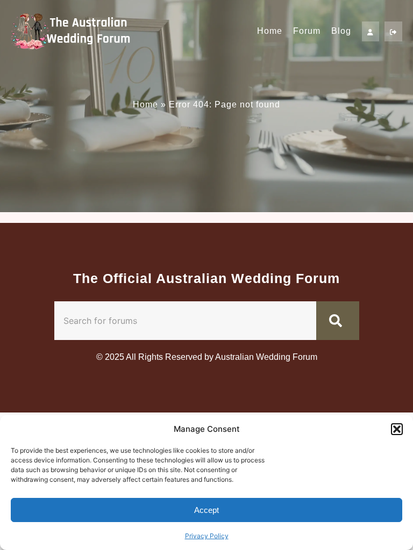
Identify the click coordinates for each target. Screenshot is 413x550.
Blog (341, 30)
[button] (396, 429)
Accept (206, 510)
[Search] (337, 320)
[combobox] (185, 320)
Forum (307, 30)
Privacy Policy (207, 536)
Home (269, 30)
